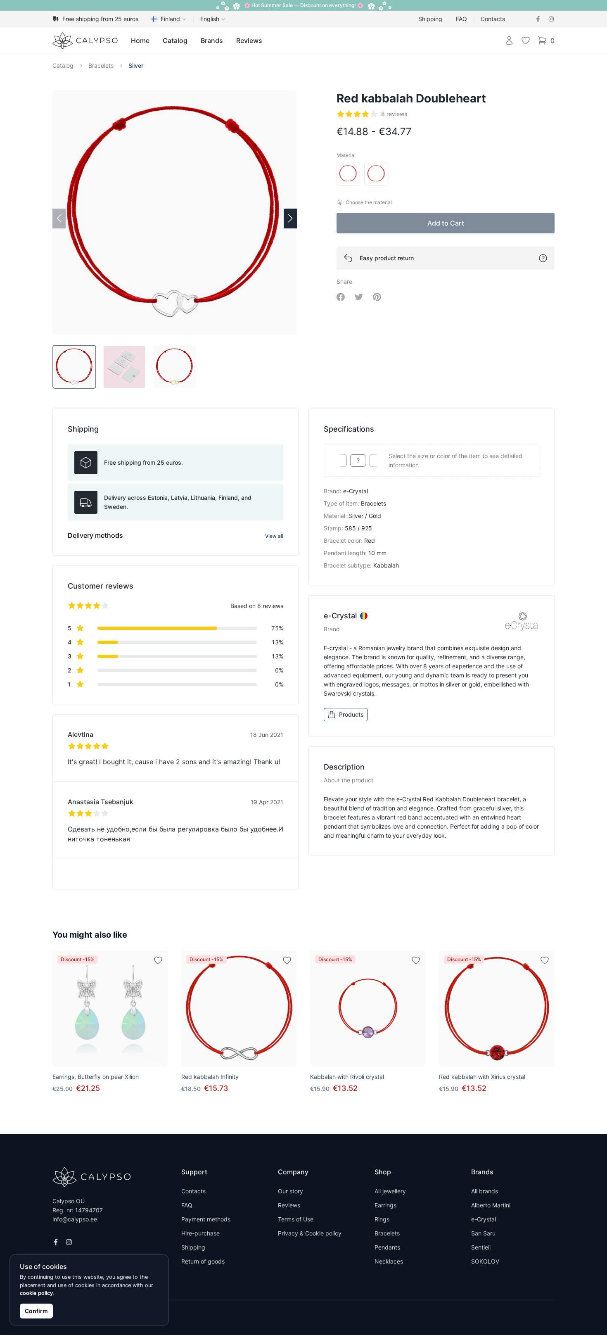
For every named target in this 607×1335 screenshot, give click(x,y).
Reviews (249, 40)
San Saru (483, 1233)
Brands (212, 40)
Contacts (493, 18)
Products (351, 714)
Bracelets (101, 65)
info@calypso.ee (74, 1219)
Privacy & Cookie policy (309, 1233)
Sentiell (481, 1247)
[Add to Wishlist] (158, 960)
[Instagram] (551, 19)
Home (140, 40)
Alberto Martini (490, 1205)
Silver (135, 65)
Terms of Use (295, 1219)
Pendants (387, 1247)
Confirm (36, 1310)
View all (274, 536)
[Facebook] (538, 19)
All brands (484, 1191)
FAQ (461, 18)
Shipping (430, 18)
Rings (382, 1219)
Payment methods (205, 1219)
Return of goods (203, 1261)
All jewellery (390, 1191)
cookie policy (36, 1293)
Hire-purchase (200, 1233)
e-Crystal (483, 1219)
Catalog (175, 40)
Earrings (385, 1205)
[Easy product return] (543, 258)
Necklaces (389, 1261)
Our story (290, 1191)
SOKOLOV (485, 1261)
